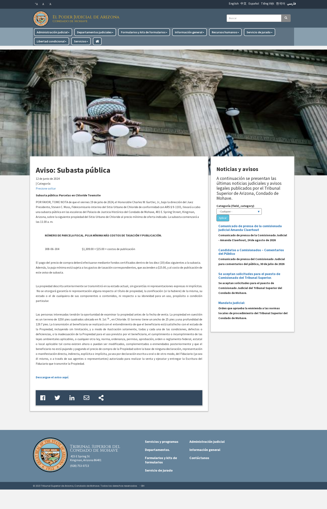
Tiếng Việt (267, 3)
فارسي (291, 3)
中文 (244, 3)
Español (253, 3)
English (234, 3)
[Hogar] (42, 18)
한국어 (280, 3)
